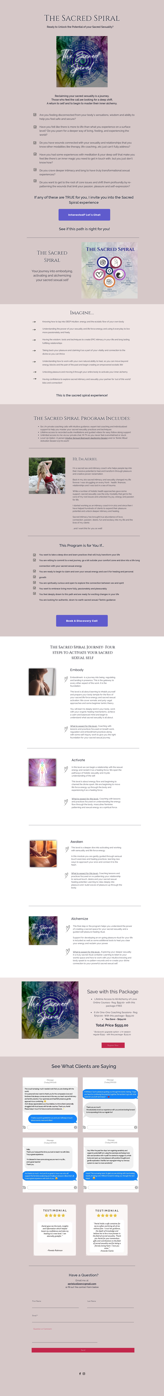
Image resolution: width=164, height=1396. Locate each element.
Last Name (91, 1301)
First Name (36, 1301)
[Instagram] (83, 1373)
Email (34, 1315)
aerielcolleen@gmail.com (82, 1283)
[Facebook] (80, 1373)
